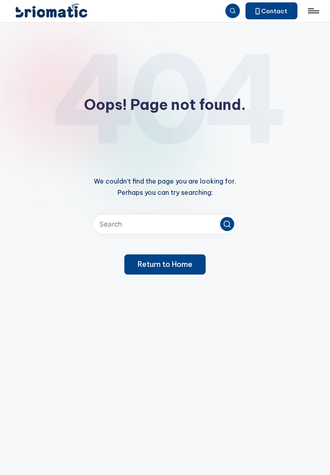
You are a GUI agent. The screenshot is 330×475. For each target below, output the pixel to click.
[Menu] (313, 11)
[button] (271, 10)
